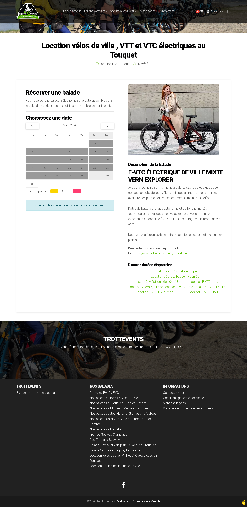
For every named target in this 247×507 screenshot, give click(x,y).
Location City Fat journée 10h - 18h (156, 282)
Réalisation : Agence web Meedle (138, 501)
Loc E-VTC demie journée (146, 287)
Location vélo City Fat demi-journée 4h (177, 276)
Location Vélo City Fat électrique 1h (177, 271)
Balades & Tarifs (94, 11)
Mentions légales (174, 403)
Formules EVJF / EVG (104, 393)
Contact (168, 11)
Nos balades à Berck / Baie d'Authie (114, 398)
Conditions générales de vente (183, 398)
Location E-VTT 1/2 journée (154, 292)
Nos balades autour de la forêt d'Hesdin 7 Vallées (123, 413)
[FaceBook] (123, 485)
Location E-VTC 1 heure (205, 282)
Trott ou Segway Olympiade (108, 434)
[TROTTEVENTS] (28, 11)
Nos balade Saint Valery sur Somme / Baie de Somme (121, 421)
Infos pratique (72, 11)
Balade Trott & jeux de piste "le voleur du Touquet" (123, 445)
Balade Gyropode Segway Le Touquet (115, 450)
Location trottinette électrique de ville (115, 466)
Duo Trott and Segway (105, 440)
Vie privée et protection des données (188, 408)
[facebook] (228, 11)
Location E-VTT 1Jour (203, 292)
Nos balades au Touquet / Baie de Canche (118, 403)
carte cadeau (148, 11)
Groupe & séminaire (122, 11)
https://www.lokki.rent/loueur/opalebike (160, 253)
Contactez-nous (174, 393)
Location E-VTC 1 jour (178, 287)
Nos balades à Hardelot (106, 429)
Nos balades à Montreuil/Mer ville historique (119, 408)
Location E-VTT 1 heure (210, 287)
